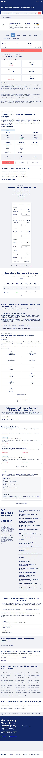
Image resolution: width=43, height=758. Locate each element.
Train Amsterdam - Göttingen (7, 680)
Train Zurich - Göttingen (33, 690)
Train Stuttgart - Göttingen (20, 690)
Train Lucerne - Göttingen (20, 682)
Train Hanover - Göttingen (6, 685)
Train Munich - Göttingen (20, 685)
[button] (26, 13)
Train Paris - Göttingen (5, 687)
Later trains (26, 261)
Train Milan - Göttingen (33, 677)
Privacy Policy (25, 754)
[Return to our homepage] (3, 1)
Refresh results (21, 199)
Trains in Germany (13, 713)
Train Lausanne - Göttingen (34, 672)
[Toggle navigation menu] (41, 1)
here (31, 265)
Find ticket (11, 65)
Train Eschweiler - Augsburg (7, 692)
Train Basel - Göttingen (6, 677)
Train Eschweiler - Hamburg (7, 645)
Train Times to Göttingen (23, 713)
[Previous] (4, 284)
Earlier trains (16, 261)
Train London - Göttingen (20, 672)
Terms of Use (17, 754)
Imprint (11, 754)
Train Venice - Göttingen (20, 680)
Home (2, 713)
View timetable (11, 79)
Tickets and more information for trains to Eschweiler (31, 656)
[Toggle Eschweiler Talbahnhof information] (40, 626)
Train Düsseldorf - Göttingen (21, 695)
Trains (6, 713)
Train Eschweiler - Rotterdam (21, 677)
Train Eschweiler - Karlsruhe (34, 682)
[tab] (6, 38)
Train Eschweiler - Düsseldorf (21, 692)
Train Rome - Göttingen (6, 682)
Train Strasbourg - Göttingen (7, 695)
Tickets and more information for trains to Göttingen (10, 659)
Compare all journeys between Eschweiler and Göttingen (11, 656)
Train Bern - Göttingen (5, 690)
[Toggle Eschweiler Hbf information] (40, 622)
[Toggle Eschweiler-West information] (40, 631)
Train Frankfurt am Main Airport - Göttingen (10, 708)
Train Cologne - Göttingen (33, 680)
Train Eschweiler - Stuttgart (34, 675)
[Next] (40, 34)
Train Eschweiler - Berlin (20, 675)
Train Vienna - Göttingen (20, 687)
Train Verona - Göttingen (33, 687)
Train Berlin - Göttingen (6, 675)
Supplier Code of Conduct (34, 754)
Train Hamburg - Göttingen (34, 685)
